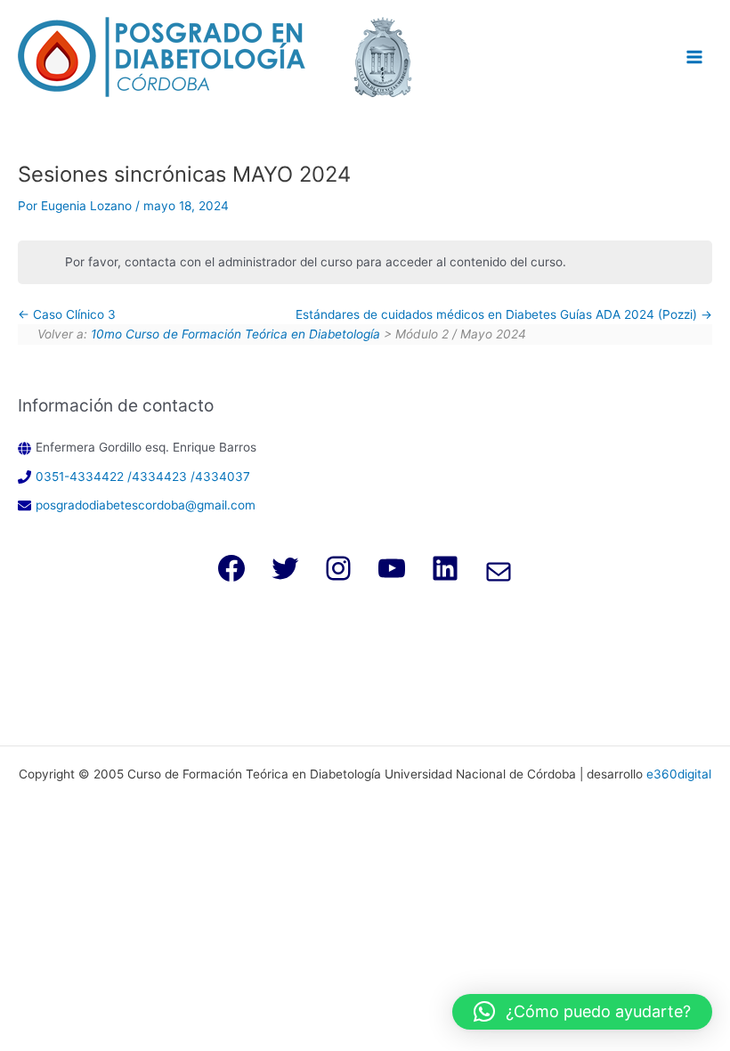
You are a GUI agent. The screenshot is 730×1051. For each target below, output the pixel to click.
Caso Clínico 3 (72, 314)
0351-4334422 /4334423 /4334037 (143, 476)
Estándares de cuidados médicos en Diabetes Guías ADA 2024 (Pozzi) (498, 314)
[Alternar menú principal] (695, 56)
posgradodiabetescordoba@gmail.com (146, 505)
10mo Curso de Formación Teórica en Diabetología (235, 334)
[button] (582, 1012)
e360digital (678, 774)
